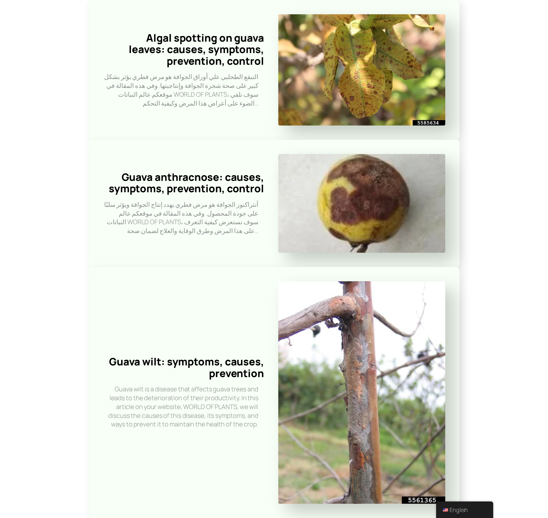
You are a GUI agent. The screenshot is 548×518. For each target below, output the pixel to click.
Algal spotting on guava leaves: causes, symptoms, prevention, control (196, 49)
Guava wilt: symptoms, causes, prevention (186, 367)
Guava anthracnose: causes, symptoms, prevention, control (186, 183)
